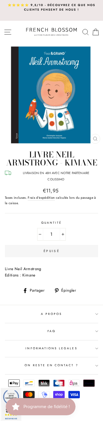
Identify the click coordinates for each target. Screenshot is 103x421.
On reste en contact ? (51, 365)
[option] (51, 7)
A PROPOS (51, 314)
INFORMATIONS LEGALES (51, 348)
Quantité (51, 223)
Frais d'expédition (41, 197)
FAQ (51, 331)
